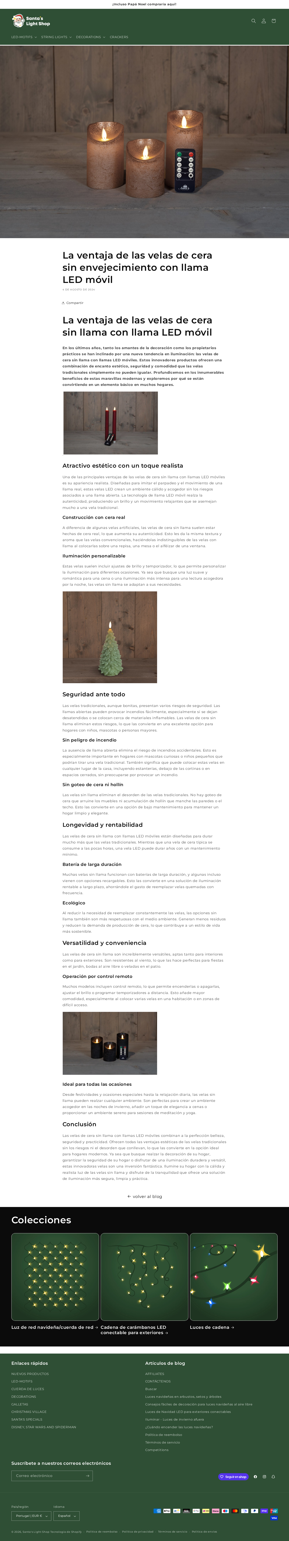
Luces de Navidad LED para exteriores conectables (188, 1412)
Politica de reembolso (163, 1435)
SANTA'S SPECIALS (26, 1419)
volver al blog (147, 1196)
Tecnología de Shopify (66, 1531)
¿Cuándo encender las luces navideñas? (179, 1427)
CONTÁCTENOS (158, 1381)
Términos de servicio (162, 1442)
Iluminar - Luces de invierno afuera (174, 1419)
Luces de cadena (209, 1327)
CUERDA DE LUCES (27, 1389)
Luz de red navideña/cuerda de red (52, 1327)
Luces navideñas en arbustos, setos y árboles (183, 1397)
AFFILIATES (154, 1374)
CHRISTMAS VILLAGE (29, 1412)
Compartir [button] (75, 303)
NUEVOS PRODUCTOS (30, 1374)
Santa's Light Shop (36, 1531)
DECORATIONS (23, 1397)
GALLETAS (20, 1404)
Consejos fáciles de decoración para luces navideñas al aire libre (199, 1404)
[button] (24, 37)
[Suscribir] (88, 1476)
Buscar (151, 1389)
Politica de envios (204, 1531)
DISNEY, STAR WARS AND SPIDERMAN (43, 1427)
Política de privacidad (138, 1531)
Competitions (156, 1450)
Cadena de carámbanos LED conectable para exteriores (133, 1330)
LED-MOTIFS (22, 1381)
